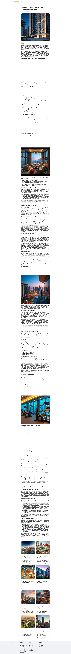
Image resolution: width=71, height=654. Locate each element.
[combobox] (33, 1)
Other (32, 5)
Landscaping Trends (27, 5)
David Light (24, 12)
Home (22, 5)
